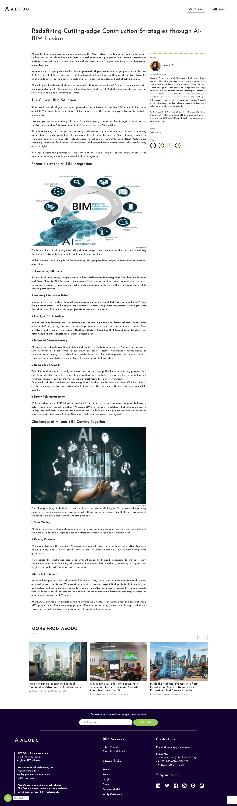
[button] (205, 637)
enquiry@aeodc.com (178, 747)
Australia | (109, 751)
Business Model (111, 789)
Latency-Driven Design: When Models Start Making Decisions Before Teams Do (177, 686)
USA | (106, 747)
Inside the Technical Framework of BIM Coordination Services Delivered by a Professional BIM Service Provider (114, 687)
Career (106, 784)
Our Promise (196, 9)
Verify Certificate (112, 794)
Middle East (122, 751)
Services (107, 770)
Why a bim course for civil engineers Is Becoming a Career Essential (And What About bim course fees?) (54, 687)
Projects (107, 775)
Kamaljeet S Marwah (41, 694)
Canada (114, 747)
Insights (107, 779)
